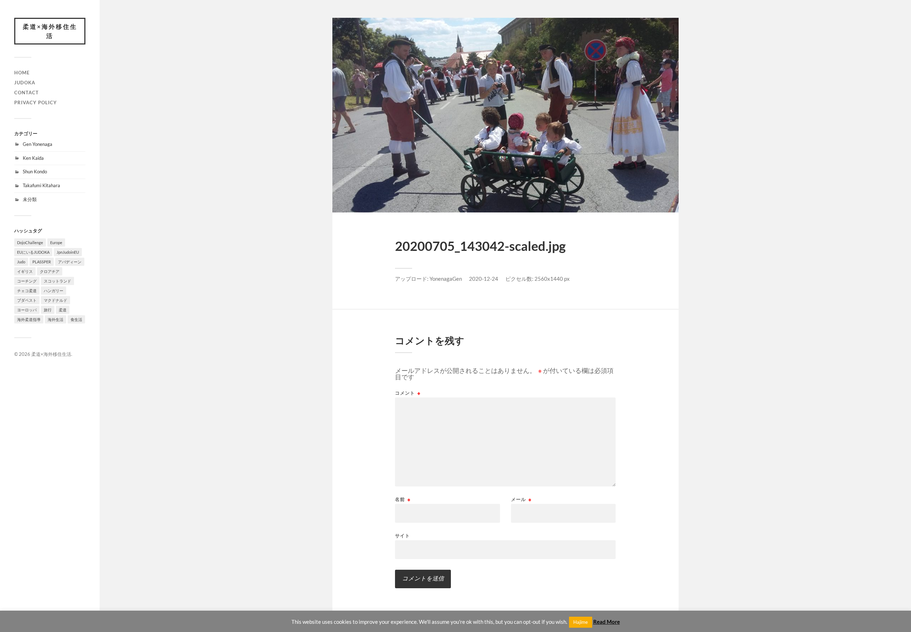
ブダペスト (27, 300)
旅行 (48, 309)
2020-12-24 (483, 278)
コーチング (27, 281)
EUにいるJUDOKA (33, 252)
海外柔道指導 (29, 319)
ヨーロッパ (27, 309)
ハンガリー (53, 290)
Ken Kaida (33, 158)
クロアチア (49, 271)
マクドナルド (55, 300)
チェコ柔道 (27, 290)
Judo (21, 261)
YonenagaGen (446, 278)
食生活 (76, 319)
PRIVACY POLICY (35, 102)
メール (521, 499)
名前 (403, 499)
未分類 (30, 199)
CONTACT (26, 92)
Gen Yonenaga (37, 144)
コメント (408, 393)
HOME (22, 72)
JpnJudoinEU (68, 252)
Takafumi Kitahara (41, 185)
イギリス (25, 271)
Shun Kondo (35, 171)
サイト (402, 535)
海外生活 (55, 319)
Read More (606, 621)
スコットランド (57, 281)
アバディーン (69, 261)
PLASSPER (41, 261)
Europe (56, 242)
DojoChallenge (30, 242)
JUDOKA (24, 82)
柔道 (63, 309)
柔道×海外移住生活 (50, 31)
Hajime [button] (580, 622)
